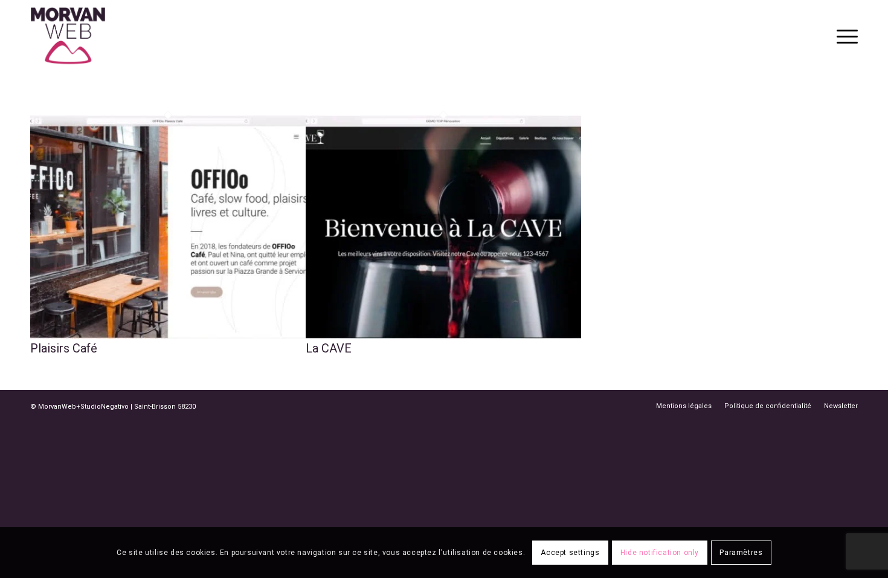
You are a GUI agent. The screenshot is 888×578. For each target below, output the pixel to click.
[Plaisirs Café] (168, 334)
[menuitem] (843, 35)
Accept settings (570, 552)
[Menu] (843, 35)
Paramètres (740, 552)
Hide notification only (659, 552)
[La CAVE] (443, 334)
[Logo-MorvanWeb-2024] (68, 35)
